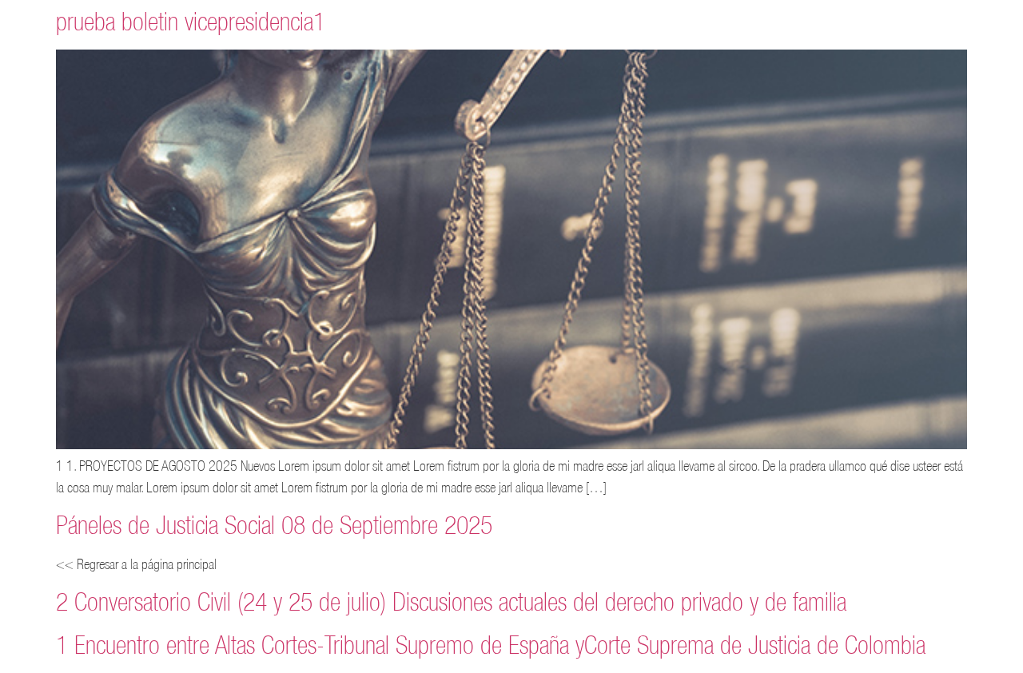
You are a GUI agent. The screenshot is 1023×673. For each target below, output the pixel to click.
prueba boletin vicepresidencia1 (190, 21)
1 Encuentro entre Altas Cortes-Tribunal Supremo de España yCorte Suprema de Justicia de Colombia (490, 644)
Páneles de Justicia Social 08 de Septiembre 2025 (274, 525)
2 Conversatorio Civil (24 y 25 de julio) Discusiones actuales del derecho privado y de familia (451, 601)
